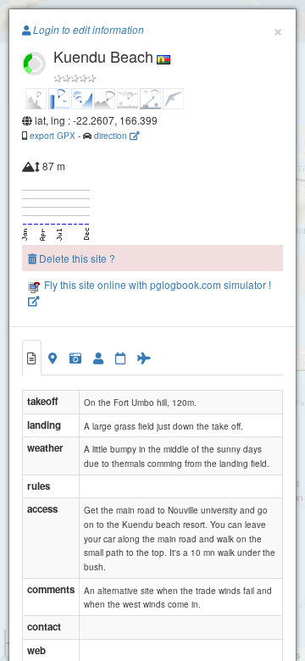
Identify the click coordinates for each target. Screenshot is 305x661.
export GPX (52, 135)
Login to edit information (87, 29)
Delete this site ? (75, 258)
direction (112, 135)
